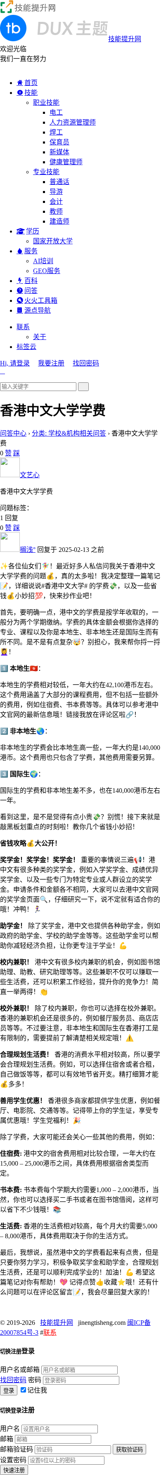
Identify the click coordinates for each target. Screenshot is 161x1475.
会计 (56, 201)
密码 (34, 1379)
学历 (32, 231)
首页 (31, 82)
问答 (31, 290)
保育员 (59, 142)
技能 (31, 92)
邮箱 (6, 1438)
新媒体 (59, 152)
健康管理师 (66, 161)
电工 (56, 112)
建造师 (59, 221)
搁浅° (28, 549)
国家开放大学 (53, 241)
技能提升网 (56, 1322)
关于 (39, 336)
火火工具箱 (40, 300)
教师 (56, 211)
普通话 (59, 181)
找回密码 (86, 363)
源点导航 (37, 310)
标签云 (26, 346)
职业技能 (46, 102)
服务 (31, 250)
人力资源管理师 (73, 122)
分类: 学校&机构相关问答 (69, 433)
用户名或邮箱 (20, 1369)
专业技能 (46, 171)
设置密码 (13, 1459)
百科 (31, 280)
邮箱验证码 (16, 1449)
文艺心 (30, 474)
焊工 (56, 132)
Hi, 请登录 (15, 363)
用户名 (10, 1428)
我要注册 (51, 363)
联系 (23, 326)
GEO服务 (46, 270)
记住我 (37, 1390)
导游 (56, 191)
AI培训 (43, 260)
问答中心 (13, 433)
